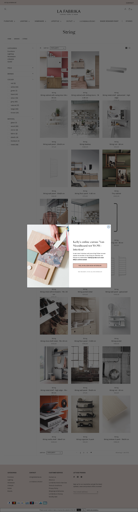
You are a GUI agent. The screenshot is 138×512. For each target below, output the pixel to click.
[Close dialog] (108, 226)
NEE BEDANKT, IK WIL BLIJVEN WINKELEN (90, 271)
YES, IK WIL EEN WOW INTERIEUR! (90, 265)
